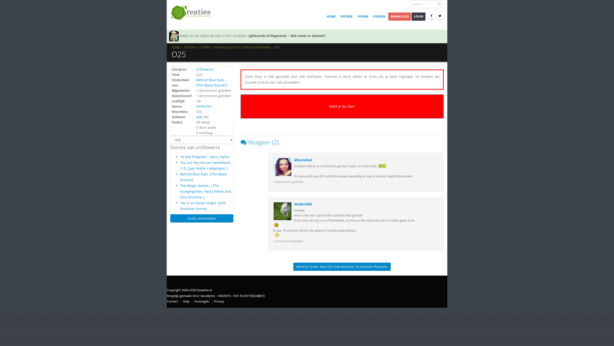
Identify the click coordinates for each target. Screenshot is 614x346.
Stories (205, 47)
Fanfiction (204, 106)
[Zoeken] (439, 4)
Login (418, 16)
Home (331, 16)
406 (199, 117)
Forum (362, 16)
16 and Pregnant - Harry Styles (204, 156)
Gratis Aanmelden (201, 218)
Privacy (219, 301)
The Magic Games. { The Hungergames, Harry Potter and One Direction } (205, 191)
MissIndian (303, 160)
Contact (172, 301)
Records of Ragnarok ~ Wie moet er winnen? (289, 35)
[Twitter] (439, 15)
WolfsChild (303, 204)
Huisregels (201, 301)
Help (186, 301)
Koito (184, 35)
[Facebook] (431, 15)
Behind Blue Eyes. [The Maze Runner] (242, 47)
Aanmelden (399, 16)
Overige (379, 16)
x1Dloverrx (204, 69)
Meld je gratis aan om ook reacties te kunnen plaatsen (342, 266)
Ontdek (346, 16)
